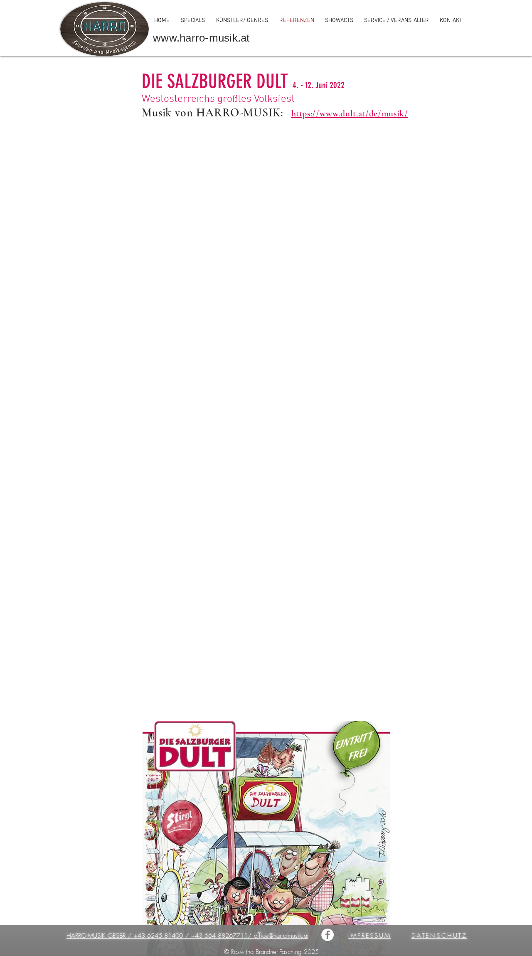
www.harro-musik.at (201, 38)
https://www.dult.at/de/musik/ (349, 113)
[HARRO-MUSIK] (327, 935)
